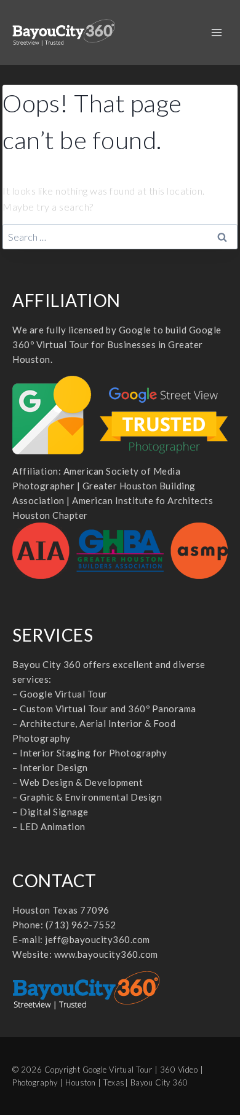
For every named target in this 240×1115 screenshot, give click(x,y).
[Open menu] (216, 32)
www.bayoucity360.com (106, 954)
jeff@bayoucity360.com (97, 939)
